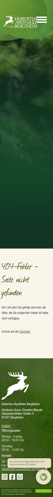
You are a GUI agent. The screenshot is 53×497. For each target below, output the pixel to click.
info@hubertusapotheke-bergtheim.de (25, 469)
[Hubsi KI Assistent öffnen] (43, 477)
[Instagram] (5, 478)
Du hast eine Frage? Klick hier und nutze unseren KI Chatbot (27, 463)
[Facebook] (12, 478)
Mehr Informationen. (20, 494)
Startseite (24, 332)
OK (43, 491)
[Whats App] (20, 478)
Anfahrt (6, 426)
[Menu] (42, 18)
